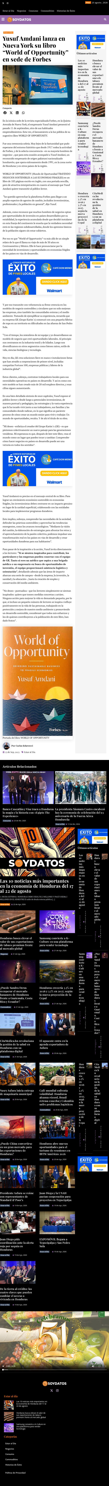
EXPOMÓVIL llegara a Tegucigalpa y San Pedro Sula (54, 1242)
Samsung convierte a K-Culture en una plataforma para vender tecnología (83, 136)
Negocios (21, 10)
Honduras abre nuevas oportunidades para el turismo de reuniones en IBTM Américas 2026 (54, 1149)
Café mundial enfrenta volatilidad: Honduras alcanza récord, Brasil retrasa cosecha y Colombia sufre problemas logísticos (56, 1097)
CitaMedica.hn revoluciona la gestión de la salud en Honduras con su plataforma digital (17, 1046)
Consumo (33, 10)
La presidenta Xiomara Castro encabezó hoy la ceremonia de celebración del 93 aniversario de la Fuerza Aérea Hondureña (28, 814)
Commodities (47, 10)
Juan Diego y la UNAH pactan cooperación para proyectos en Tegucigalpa (55, 1196)
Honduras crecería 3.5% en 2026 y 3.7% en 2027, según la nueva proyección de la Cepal (83, 208)
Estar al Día (8, 10)
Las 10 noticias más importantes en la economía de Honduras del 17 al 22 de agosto (83, 75)
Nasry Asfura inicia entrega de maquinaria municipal (17, 1092)
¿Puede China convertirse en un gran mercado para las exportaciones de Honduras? (16, 1149)
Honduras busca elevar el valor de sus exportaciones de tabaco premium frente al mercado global (98, 76)
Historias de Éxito (66, 10)
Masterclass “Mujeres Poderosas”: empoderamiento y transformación (77, 810)
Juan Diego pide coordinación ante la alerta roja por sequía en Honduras (17, 1244)
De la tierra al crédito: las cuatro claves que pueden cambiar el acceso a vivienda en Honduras (16, 1294)
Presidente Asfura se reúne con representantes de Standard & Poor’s (17, 1196)
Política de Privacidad (15, 1472)
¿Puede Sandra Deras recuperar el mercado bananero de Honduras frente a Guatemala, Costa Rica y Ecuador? (98, 142)
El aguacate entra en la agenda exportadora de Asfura (53, 1044)
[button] (5, 112)
